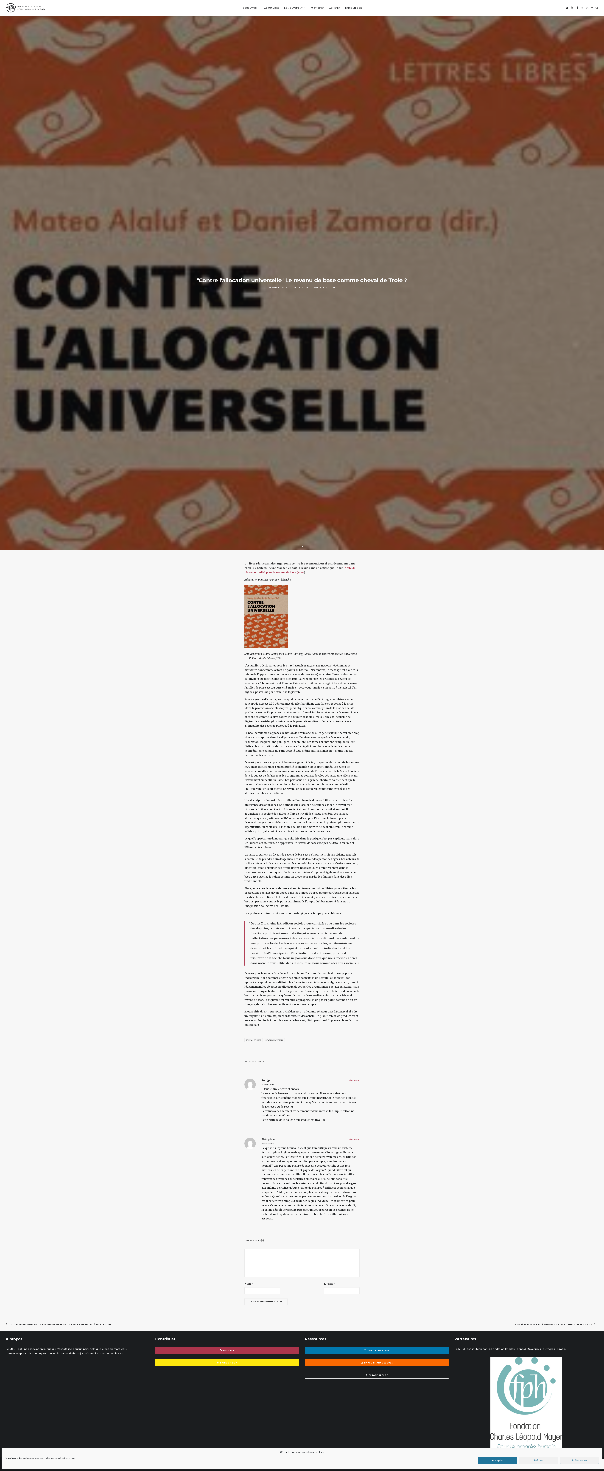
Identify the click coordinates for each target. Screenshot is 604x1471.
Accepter (497, 1460)
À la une (304, 380)
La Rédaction (327, 380)
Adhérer (334, 8)
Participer (317, 8)
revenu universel (274, 1226)
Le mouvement (293, 8)
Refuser (538, 1460)
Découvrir (250, 8)
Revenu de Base (253, 1226)
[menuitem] (251, 8)
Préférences (579, 1460)
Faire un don (353, 8)
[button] (567, 8)
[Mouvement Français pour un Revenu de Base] (25, 8)
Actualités (271, 8)
